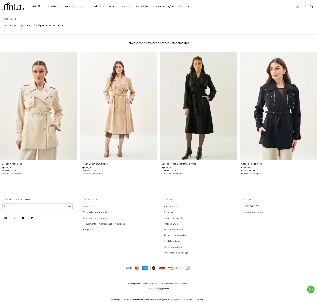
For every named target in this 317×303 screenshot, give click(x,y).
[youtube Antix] (23, 218)
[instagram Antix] (5, 218)
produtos (97, 6)
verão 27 (36, 6)
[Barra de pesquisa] (298, 7)
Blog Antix (88, 229)
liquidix (83, 6)
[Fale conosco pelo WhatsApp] (311, 289)
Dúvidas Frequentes (174, 247)
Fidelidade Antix (172, 241)
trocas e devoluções (163, 6)
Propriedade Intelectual (95, 212)
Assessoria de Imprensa (95, 218)
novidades (50, 6)
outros (124, 6)
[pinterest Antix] (32, 218)
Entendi (200, 299)
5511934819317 (251, 206)
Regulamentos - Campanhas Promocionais (104, 224)
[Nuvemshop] (158, 289)
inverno (68, 6)
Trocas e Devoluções (174, 218)
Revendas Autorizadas (175, 235)
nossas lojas (142, 6)
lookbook (184, 6)
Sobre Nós (88, 206)
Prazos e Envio (171, 224)
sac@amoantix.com (254, 212)
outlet (112, 6)
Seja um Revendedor (174, 229)
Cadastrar (169, 212)
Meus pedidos (171, 206)
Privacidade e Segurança (176, 253)
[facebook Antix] (14, 218)
